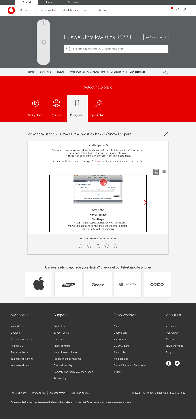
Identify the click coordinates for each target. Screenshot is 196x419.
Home (31, 71)
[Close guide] (166, 133)
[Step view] (156, 172)
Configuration (117, 71)
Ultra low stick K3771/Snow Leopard (87, 71)
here (99, 161)
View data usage (137, 71)
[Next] (145, 202)
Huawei (60, 71)
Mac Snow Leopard (154, 37)
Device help (45, 71)
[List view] (164, 172)
